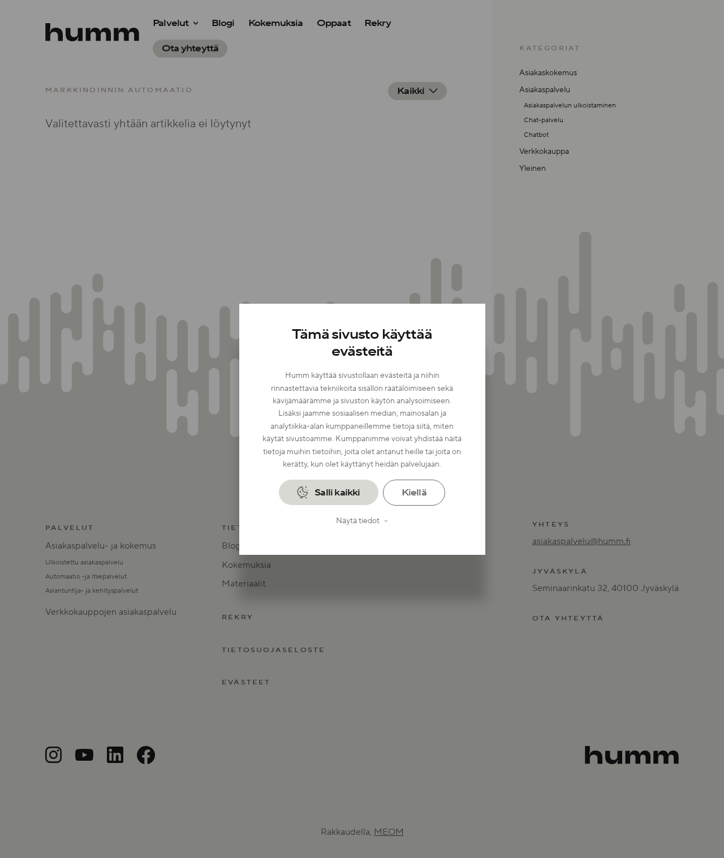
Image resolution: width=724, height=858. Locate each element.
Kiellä (414, 492)
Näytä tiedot (358, 521)
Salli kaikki (337, 492)
